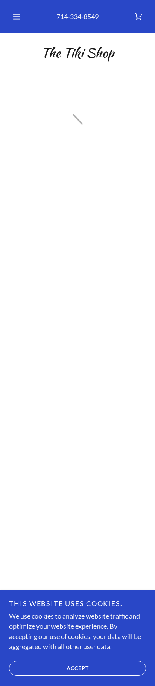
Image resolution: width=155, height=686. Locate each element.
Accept (78, 668)
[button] (16, 16)
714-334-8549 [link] (77, 16)
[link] (77, 53)
